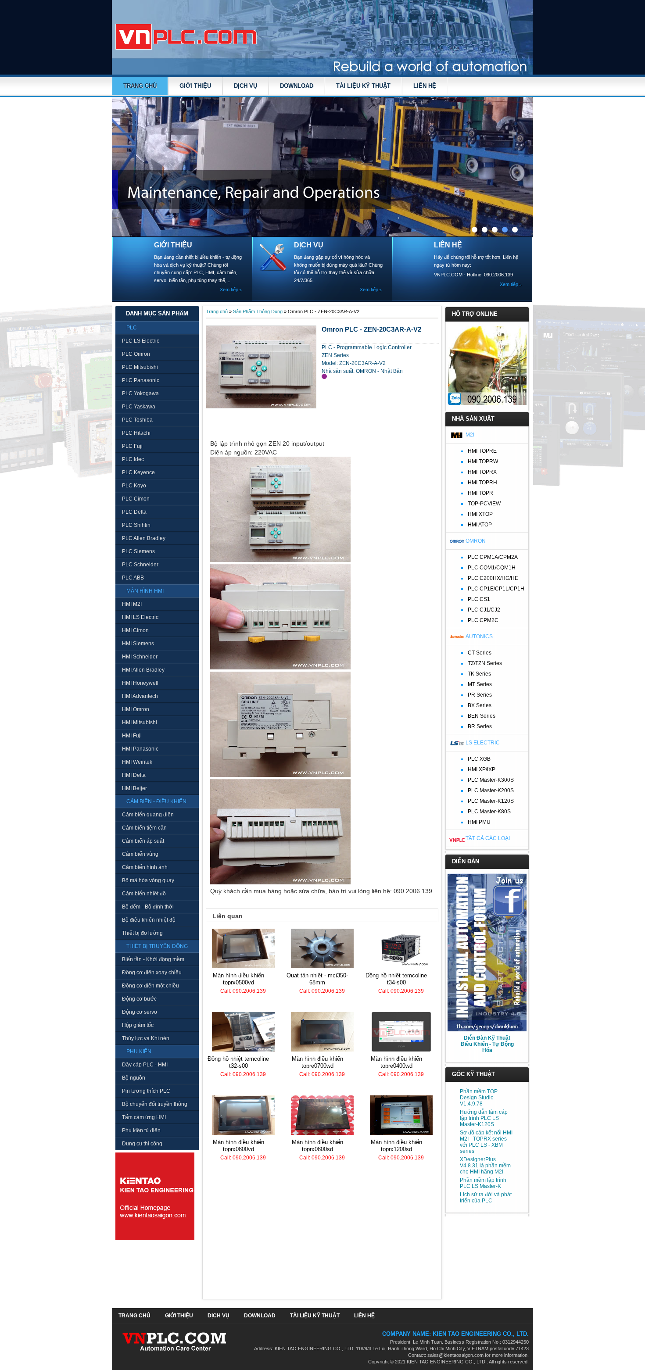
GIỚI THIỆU (195, 85)
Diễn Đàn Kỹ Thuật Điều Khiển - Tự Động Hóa (487, 1044)
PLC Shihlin (136, 525)
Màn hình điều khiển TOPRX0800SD (317, 1145)
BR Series (480, 726)
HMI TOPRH (482, 482)
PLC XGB (479, 759)
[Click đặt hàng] (324, 376)
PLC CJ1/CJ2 (484, 610)
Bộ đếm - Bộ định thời (148, 907)
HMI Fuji (132, 736)
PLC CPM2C (483, 620)
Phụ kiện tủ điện (141, 1130)
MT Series (480, 684)
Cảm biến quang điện (148, 815)
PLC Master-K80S (489, 811)
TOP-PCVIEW (484, 504)
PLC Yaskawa (138, 407)
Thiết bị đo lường (142, 933)
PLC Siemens (138, 551)
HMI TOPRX (482, 472)
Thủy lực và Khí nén (145, 1038)
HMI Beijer (134, 788)
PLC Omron (136, 354)
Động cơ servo (139, 1012)
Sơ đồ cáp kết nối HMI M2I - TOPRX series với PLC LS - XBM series (486, 1142)
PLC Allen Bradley (143, 538)
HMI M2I (132, 604)
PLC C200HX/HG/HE (493, 578)
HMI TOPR (480, 493)
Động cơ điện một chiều (150, 986)
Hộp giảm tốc (138, 1025)
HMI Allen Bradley (143, 670)
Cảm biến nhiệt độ (144, 894)
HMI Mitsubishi (139, 722)
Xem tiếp (229, 289)
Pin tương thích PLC (146, 1091)
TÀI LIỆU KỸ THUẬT (363, 85)
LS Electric (483, 743)
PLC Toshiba (137, 420)
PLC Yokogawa (140, 393)
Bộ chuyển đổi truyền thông (154, 1104)
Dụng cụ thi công (142, 1144)
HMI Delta (134, 775)
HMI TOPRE (482, 451)
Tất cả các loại (488, 838)
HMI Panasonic (140, 749)
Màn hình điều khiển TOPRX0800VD (238, 1145)
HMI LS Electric (140, 617)
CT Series (479, 653)
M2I (470, 435)
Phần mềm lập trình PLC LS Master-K (483, 1183)
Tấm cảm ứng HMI (144, 1117)
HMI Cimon (135, 630)
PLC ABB (133, 578)
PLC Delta (134, 512)
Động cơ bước (139, 999)
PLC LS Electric (140, 341)
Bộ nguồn (133, 1078)
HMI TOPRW (483, 461)
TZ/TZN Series (485, 663)
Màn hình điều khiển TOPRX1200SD (396, 1145)
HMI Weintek (137, 762)
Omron (476, 541)
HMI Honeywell (140, 683)
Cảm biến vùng (140, 854)
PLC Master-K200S (491, 790)
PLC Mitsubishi (140, 367)
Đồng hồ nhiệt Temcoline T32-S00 (238, 1062)
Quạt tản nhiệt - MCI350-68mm (317, 979)
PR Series (480, 695)
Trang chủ (140, 85)
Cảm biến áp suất (143, 841)
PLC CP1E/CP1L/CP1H (496, 589)
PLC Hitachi (136, 433)
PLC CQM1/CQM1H (492, 568)
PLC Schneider (140, 565)
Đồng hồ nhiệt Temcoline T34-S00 (396, 979)
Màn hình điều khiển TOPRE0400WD (396, 1062)
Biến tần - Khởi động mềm (153, 959)
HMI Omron (135, 709)
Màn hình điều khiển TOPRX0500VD (238, 979)
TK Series (479, 674)
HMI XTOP (480, 514)
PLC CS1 (479, 599)
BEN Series (481, 716)
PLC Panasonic (140, 380)
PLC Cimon (136, 499)
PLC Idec (133, 459)
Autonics (479, 636)
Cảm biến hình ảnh (145, 867)
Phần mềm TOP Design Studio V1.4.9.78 (479, 1097)
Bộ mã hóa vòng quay (148, 880)
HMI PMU (479, 822)
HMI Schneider (140, 657)
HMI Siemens (138, 643)
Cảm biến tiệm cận (144, 828)
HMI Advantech (140, 696)
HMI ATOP (480, 525)
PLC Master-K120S (491, 801)
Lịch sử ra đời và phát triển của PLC (486, 1197)
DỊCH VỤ (245, 85)
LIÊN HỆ (424, 85)
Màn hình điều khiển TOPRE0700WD (317, 1062)
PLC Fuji (132, 446)
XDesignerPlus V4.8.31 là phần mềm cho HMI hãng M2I (485, 1165)
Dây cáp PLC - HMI (145, 1065)
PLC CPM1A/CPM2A (493, 557)
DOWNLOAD (296, 85)
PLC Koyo (134, 486)
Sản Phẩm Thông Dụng (258, 311)
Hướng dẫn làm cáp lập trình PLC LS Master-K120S (484, 1118)
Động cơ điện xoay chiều (152, 972)
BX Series (479, 705)
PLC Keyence (138, 472)
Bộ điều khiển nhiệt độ (149, 920)
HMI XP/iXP (481, 769)
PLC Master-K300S (491, 780)
